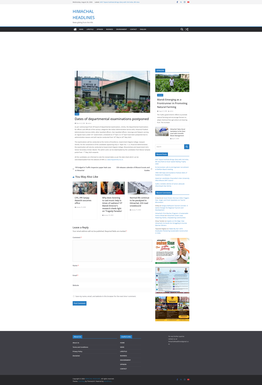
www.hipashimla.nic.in (115, 160)
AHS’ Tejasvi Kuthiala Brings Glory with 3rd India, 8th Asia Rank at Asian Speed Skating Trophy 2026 (172, 162)
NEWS (81, 29)
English (143, 29)
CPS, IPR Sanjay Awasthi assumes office (83, 200)
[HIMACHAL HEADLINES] (75, 29)
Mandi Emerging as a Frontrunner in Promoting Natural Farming (172, 103)
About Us (76, 343)
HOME (122, 343)
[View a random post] (186, 29)
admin (89, 123)
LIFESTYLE (90, 29)
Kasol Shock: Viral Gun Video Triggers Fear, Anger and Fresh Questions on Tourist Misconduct (172, 200)
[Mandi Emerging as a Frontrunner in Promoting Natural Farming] (172, 83)
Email (75, 275)
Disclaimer (76, 356)
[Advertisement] (131, 47)
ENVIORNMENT (125, 360)
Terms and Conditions (80, 347)
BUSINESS (109, 29)
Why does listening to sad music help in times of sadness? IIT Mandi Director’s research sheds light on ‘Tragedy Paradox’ (112, 204)
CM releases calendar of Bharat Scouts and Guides (133, 169)
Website (76, 285)
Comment (77, 237)
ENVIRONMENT (121, 29)
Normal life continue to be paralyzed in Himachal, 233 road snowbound (139, 201)
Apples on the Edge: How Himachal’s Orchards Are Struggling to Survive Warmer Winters (171, 223)
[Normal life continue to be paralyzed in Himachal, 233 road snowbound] (140, 183)
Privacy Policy (77, 351)
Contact (133, 29)
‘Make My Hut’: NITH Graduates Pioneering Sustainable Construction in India (171, 231)
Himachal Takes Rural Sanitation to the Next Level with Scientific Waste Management (177, 132)
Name (76, 265)
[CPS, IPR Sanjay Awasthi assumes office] (85, 183)
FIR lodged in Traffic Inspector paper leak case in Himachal (93, 169)
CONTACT (123, 369)
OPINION (100, 29)
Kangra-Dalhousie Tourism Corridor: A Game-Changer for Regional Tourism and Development (171, 208)
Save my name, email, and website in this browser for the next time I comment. (105, 296)
